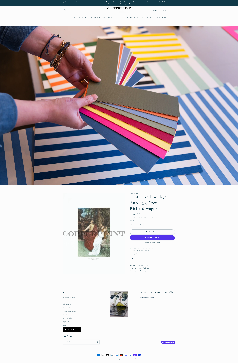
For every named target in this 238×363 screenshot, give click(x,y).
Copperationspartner (147, 297)
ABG (64, 325)
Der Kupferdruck (68, 318)
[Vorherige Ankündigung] (63, 3)
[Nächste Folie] (123, 187)
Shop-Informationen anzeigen (141, 253)
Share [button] (133, 259)
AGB (123, 359)
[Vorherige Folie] (115, 187)
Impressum (66, 321)
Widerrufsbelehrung (69, 307)
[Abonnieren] (97, 342)
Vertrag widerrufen (72, 329)
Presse (64, 300)
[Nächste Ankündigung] (175, 3)
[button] (65, 10)
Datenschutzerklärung (69, 311)
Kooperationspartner (69, 297)
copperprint (94, 359)
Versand (140, 217)
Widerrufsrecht (103, 359)
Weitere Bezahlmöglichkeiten (152, 242)
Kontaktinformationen (138, 359)
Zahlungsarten (67, 304)
